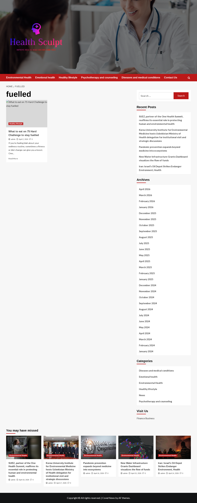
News (142, 395)
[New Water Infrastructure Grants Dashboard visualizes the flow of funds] (135, 447)
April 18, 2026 (24, 480)
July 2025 (144, 243)
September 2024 (148, 303)
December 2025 (147, 213)
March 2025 (145, 267)
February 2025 (147, 273)
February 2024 (147, 345)
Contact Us (170, 77)
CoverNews (108, 497)
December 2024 (147, 285)
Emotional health (45, 77)
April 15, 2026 (136, 473)
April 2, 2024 (23, 139)
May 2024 (144, 327)
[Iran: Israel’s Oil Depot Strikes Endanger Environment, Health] (173, 447)
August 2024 (146, 309)
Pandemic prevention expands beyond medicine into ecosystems (159, 149)
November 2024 (147, 291)
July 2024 (144, 315)
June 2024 (144, 321)
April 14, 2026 (174, 473)
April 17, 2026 (61, 483)
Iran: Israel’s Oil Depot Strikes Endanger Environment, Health (160, 168)
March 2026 (145, 195)
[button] (189, 78)
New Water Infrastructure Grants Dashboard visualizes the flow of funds (163, 158)
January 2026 (146, 207)
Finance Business (146, 418)
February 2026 (147, 201)
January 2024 (146, 351)
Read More (13, 158)
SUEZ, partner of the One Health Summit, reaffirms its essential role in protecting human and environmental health (161, 120)
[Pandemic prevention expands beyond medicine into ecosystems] (98, 447)
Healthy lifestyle (68, 77)
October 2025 (146, 225)
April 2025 (144, 261)
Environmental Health (18, 77)
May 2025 (144, 255)
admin (13, 139)
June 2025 (144, 249)
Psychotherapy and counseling (99, 77)
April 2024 (144, 333)
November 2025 (147, 219)
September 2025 (148, 231)
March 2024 (145, 339)
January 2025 (146, 279)
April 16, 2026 (99, 473)
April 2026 (144, 189)
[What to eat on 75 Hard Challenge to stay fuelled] (26, 113)
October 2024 (146, 297)
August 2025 (146, 237)
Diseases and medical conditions (141, 77)
